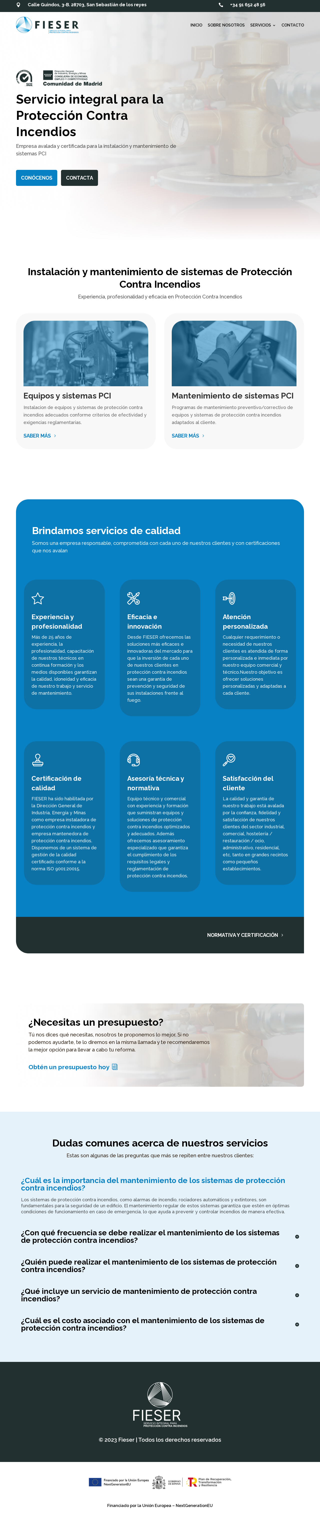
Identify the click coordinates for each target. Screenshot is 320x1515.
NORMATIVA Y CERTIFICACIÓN (242, 935)
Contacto (293, 25)
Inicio (196, 25)
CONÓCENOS (36, 178)
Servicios (260, 25)
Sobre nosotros (226, 25)
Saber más (37, 436)
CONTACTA (79, 178)
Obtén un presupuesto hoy (69, 1067)
